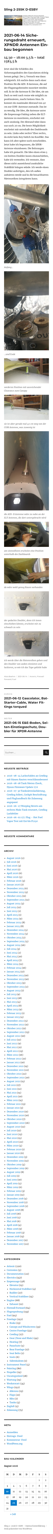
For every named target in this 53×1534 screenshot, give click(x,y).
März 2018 (12, 1228)
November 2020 (15, 1115)
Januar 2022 (13, 1062)
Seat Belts (15, 1353)
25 (13, 1502)
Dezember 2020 (15, 1111)
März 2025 (12, 918)
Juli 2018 (11, 1213)
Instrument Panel (16, 1364)
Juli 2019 (11, 1176)
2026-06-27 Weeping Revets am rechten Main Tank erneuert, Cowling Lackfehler (27, 810)
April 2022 (12, 1051)
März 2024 (12, 964)
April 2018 (12, 1225)
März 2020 (12, 1145)
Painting (11, 1368)
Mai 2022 (12, 1047)
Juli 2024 (11, 949)
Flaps (12, 1395)
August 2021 (13, 1081)
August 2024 (13, 945)
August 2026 (14, 858)
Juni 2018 (12, 1217)
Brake (13, 1323)
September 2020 (16, 1123)
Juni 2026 (12, 865)
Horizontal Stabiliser (21, 1289)
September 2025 (16, 899)
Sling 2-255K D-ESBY (21, 9)
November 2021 (15, 1070)
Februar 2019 (14, 1191)
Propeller (12, 1372)
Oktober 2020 (14, 1119)
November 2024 (15, 933)
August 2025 (13, 903)
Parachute (15, 1345)
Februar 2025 (14, 922)
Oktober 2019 (14, 1164)
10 (7, 1491)
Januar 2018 (13, 1236)
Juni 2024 (12, 952)
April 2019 (12, 1183)
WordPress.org (15, 1443)
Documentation (15, 1273)
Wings (10, 1387)
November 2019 (15, 1160)
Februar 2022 (14, 1058)
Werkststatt (13, 1383)
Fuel (14, 679)
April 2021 (12, 1096)
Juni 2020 (12, 1134)
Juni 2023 (12, 998)
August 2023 (13, 990)
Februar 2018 (14, 1232)
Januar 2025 (13, 926)
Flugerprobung (15, 1311)
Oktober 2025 (14, 896)
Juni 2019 (12, 1179)
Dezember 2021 (15, 1066)
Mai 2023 (12, 1002)
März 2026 (12, 877)
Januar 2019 (13, 1194)
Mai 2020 (12, 1138)
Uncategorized (15, 1376)
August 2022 (13, 1036)
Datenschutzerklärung (35, 1526)
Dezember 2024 (15, 930)
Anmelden (12, 1432)
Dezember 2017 (15, 1240)
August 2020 (13, 1126)
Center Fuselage (18, 1330)
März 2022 (12, 1054)
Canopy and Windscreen (22, 1326)
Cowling (14, 1334)
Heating (14, 1342)
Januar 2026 (13, 884)
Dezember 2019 (15, 1157)
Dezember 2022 (15, 1020)
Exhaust (14, 1304)
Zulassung (12, 1410)
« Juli (13, 1514)
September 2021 (15, 1077)
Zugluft (11, 1406)
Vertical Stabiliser (19, 1296)
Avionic (33, 676)
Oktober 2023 (14, 983)
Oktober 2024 (14, 937)
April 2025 (12, 915)
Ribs (12, 1398)
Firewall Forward (16, 1308)
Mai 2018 (11, 1221)
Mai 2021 (11, 1092)
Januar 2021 (13, 1107)
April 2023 (12, 1005)
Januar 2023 (13, 1017)
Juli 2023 (11, 994)
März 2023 (12, 1009)
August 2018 (13, 1210)
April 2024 (12, 960)
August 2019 (13, 1172)
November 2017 (15, 1244)
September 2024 (16, 941)
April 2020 (12, 1141)
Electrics (11, 1277)
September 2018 (15, 1206)
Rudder (13, 1292)
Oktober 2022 (14, 1028)
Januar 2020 (13, 1153)
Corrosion (12, 1270)
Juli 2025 (11, 907)
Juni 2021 (12, 1089)
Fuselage (11, 1319)
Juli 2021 (11, 1085)
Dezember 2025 (15, 888)
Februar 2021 (14, 1104)
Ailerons (14, 1391)
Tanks (13, 1402)
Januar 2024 (13, 971)
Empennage (13, 1281)
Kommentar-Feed (16, 1439)
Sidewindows (17, 1360)
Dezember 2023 (15, 975)
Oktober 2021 (14, 1073)
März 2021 (12, 1100)
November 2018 (15, 1202)
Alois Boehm (9, 676)
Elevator (14, 1285)
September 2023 (15, 986)
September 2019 (15, 1168)
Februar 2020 (14, 1149)
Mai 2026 (12, 869)
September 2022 (16, 1032)
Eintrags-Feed (14, 1436)
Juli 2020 (11, 1130)
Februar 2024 (14, 967)
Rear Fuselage (17, 1349)
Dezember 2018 (15, 1198)
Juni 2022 (12, 1043)
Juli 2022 (11, 1039)
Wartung (11, 1379)
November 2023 (15, 979)
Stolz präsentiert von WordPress (18, 1529)
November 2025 (15, 892)
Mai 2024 (12, 956)
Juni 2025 (12, 911)
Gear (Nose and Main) (21, 1338)
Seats (12, 1357)
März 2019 (12, 1187)
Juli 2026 (11, 862)
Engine (10, 1300)
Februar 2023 (14, 1013)
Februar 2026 (14, 880)
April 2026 (12, 873)
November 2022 (15, 1024)
